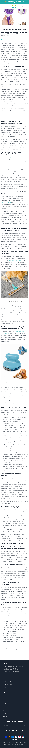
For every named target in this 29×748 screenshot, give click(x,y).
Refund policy (23, 742)
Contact (5, 703)
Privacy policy (7, 744)
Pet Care (5, 687)
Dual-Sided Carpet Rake (15, 260)
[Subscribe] (23, 725)
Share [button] (4, 39)
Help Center (6, 695)
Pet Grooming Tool (7, 681)
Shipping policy (22, 744)
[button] (3, 6)
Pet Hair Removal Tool (8, 684)
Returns (5, 700)
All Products (6, 679)
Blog (4, 706)
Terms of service (14, 744)
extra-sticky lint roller (14, 402)
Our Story (5, 714)
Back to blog (15, 657)
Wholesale (5, 716)
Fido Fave (8, 742)
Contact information (15, 746)
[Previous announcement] (2, 1)
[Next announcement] (26, 1)
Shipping (5, 697)
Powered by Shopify (15, 742)
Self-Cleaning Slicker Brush (11, 157)
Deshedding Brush (6, 202)
